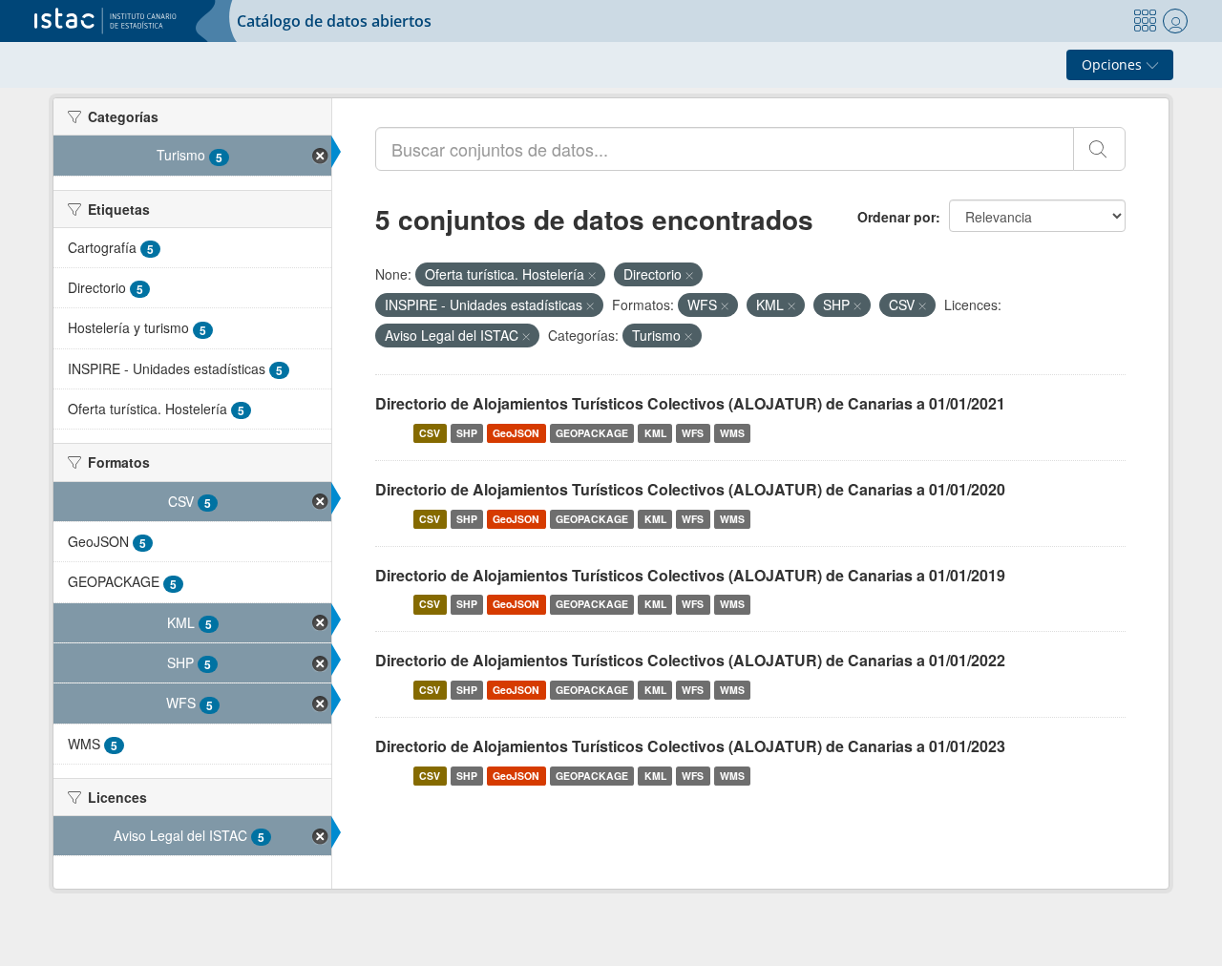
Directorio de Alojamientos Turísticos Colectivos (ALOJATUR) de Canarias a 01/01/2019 (690, 575)
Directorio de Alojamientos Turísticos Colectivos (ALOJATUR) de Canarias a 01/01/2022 (690, 660)
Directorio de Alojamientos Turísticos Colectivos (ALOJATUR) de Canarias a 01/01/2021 (690, 403)
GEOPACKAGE (592, 433)
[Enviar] (1099, 149)
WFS (693, 433)
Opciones (1114, 64)
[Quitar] (592, 275)
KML (655, 433)
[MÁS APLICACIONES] (1144, 21)
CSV (429, 433)
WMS (732, 433)
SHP (466, 433)
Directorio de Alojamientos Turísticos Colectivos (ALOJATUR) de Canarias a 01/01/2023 (690, 746)
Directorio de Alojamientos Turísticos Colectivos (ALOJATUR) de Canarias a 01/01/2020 (690, 489)
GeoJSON (516, 433)
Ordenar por (896, 216)
